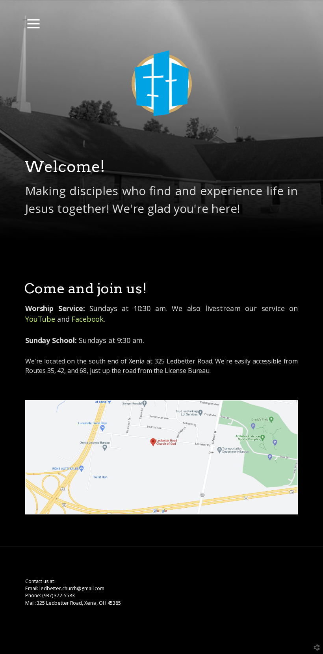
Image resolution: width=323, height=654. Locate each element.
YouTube (40, 319)
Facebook (87, 319)
